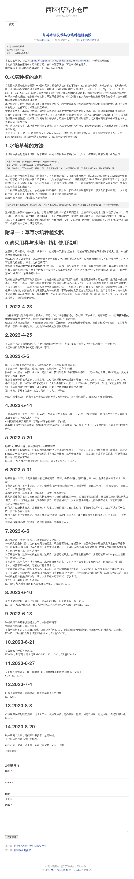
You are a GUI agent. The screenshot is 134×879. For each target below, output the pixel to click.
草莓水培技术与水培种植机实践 (67, 34)
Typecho (76, 870)
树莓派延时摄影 (22, 850)
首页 (11, 24)
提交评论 (11, 837)
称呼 (7, 771)
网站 (7, 793)
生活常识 (94, 39)
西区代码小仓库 (67, 9)
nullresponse (45, 39)
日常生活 (84, 39)
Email (8, 782)
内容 (7, 805)
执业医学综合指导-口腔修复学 (30, 845)
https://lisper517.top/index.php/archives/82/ (58, 60)
